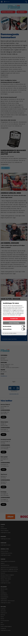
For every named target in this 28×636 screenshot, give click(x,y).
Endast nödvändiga (14, 322)
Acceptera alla (14, 318)
